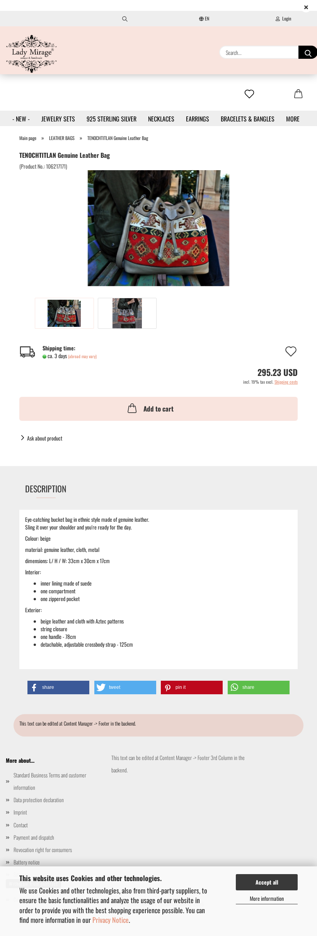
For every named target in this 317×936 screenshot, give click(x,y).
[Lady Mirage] (31, 53)
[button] (58, 687)
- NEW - (21, 118)
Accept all (267, 882)
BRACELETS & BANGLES (247, 118)
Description (45, 488)
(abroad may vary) (82, 356)
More (293, 118)
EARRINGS (197, 118)
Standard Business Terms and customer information (50, 781)
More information (267, 898)
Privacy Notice (110, 920)
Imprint (20, 812)
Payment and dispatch (34, 837)
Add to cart (158, 408)
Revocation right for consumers (43, 849)
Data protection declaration (39, 800)
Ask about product (44, 438)
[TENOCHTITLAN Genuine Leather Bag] (159, 227)
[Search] (124, 18)
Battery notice (27, 862)
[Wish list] (249, 94)
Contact (21, 825)
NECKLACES (161, 118)
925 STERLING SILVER (111, 118)
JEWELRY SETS (58, 118)
